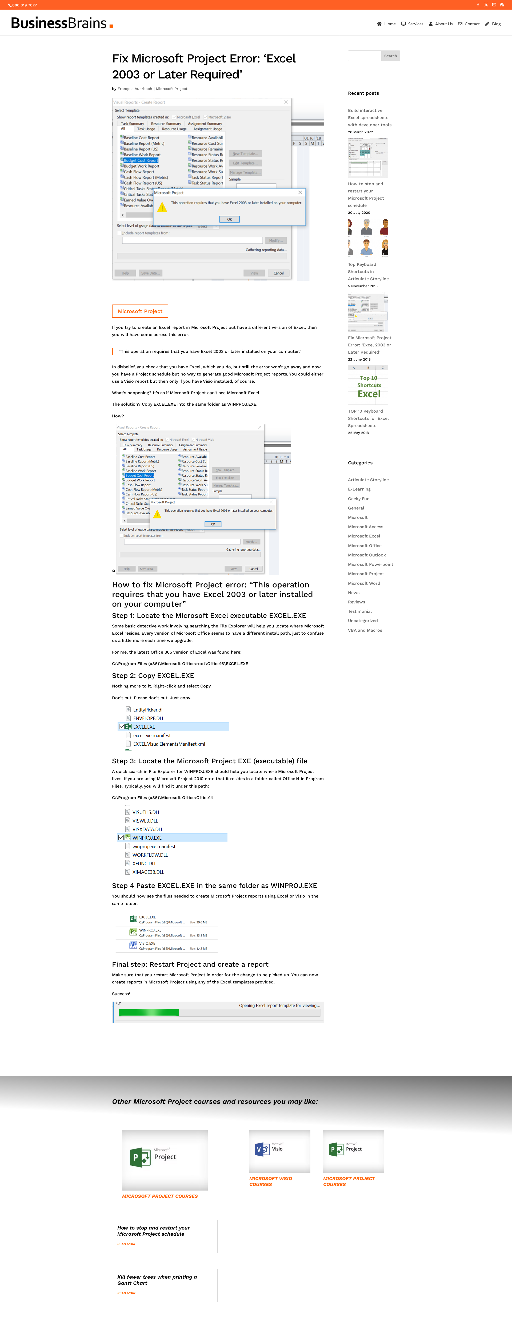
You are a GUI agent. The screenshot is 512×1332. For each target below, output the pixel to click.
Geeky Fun (359, 498)
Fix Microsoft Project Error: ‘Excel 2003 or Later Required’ (369, 345)
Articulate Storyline (368, 479)
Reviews (356, 601)
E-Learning (359, 489)
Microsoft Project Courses (160, 1196)
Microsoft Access (365, 526)
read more (126, 1244)
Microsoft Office (365, 545)
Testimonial (360, 611)
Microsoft (358, 517)
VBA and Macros (365, 630)
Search (390, 56)
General (356, 508)
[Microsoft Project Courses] (165, 1160)
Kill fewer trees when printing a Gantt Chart (157, 1280)
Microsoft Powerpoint (370, 564)
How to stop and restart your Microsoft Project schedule (153, 1231)
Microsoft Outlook (367, 555)
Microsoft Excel (364, 536)
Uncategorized (363, 620)
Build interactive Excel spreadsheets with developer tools (369, 117)
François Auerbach (135, 88)
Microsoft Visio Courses (270, 1181)
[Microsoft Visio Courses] (279, 1151)
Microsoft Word (364, 583)
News (353, 592)
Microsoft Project (171, 88)
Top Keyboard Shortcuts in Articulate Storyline (368, 271)
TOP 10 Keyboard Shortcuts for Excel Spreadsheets (368, 418)
